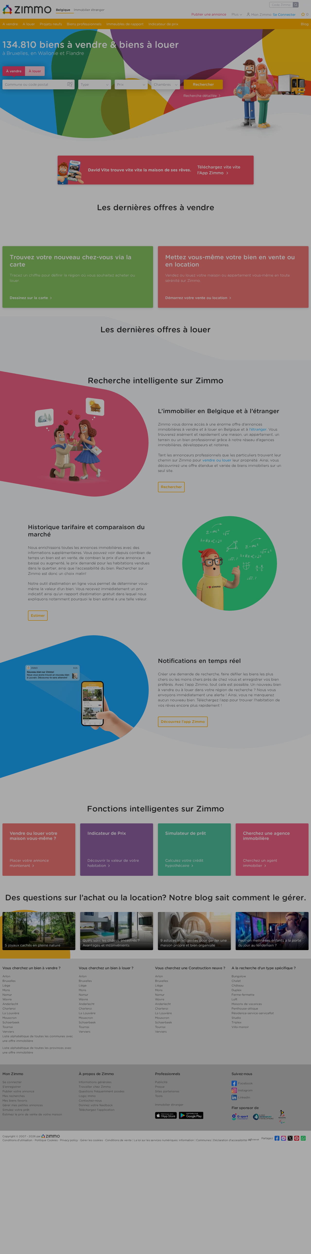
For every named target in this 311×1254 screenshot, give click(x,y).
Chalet (236, 981)
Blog (305, 24)
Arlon (6, 976)
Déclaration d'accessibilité (230, 1140)
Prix (120, 84)
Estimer (38, 615)
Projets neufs (51, 24)
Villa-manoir (240, 1027)
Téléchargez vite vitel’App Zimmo (218, 170)
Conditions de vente (118, 1140)
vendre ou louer (216, 460)
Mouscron (9, 1018)
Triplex (237, 1022)
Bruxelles (9, 981)
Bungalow (239, 976)
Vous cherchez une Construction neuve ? (190, 968)
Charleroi (9, 1008)
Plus (236, 14)
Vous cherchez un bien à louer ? (106, 968)
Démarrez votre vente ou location (196, 298)
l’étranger (258, 429)
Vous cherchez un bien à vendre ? (31, 968)
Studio (236, 1018)
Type (85, 84)
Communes (204, 1140)
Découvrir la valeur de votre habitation (113, 863)
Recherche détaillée (200, 96)
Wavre (7, 999)
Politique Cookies (46, 1140)
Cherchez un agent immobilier (260, 863)
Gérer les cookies (92, 1140)
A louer (29, 24)
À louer (35, 71)
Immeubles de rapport (125, 24)
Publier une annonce (208, 14)
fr (304, 5)
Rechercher (203, 84)
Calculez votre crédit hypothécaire (184, 863)
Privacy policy (69, 1140)
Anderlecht (10, 1004)
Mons (6, 990)
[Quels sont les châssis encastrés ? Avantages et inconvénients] (116, 931)
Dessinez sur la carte (29, 298)
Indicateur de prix (163, 24)
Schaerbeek (10, 1022)
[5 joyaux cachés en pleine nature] (38, 929)
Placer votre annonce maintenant (29, 863)
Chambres (162, 84)
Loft (234, 999)
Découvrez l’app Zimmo (183, 721)
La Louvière (10, 1013)
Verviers (8, 1031)
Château (237, 985)
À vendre (13, 71)
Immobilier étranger (89, 10)
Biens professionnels (84, 24)
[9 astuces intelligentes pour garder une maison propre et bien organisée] (194, 929)
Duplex (237, 990)
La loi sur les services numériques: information (164, 1140)
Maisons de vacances (247, 1004)
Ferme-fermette (243, 994)
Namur (7, 994)
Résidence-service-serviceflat (253, 1013)
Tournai (7, 1027)
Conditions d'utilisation (17, 1140)
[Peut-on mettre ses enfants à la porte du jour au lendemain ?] (272, 931)
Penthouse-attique (245, 1008)
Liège (6, 985)
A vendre (10, 24)
